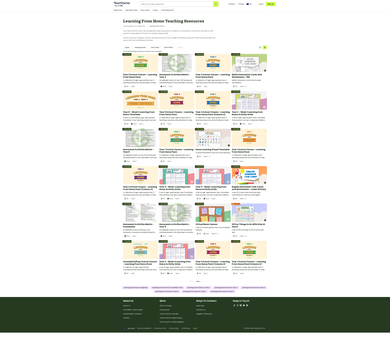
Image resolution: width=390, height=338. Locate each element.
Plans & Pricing (165, 306)
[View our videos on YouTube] (243, 305)
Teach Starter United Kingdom (172, 322)
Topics (155, 10)
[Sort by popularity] (265, 47)
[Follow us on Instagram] (237, 305)
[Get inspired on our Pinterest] (247, 305)
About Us (126, 306)
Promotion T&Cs (160, 328)
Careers (126, 318)
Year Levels (145, 10)
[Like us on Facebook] (240, 305)
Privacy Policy (174, 328)
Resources (118, 10)
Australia (131, 328)
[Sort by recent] (260, 47)
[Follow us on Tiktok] (234, 305)
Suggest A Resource (204, 314)
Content (231, 4)
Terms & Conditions (144, 328)
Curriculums (164, 310)
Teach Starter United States (171, 318)
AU (251, 4)
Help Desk (200, 306)
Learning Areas (131, 10)
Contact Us (200, 310)
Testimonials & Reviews (132, 314)
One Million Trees (133, 310)
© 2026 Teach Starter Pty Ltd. (254, 328)
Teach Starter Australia (169, 314)
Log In (195, 328)
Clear (181, 47)
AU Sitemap (186, 328)
